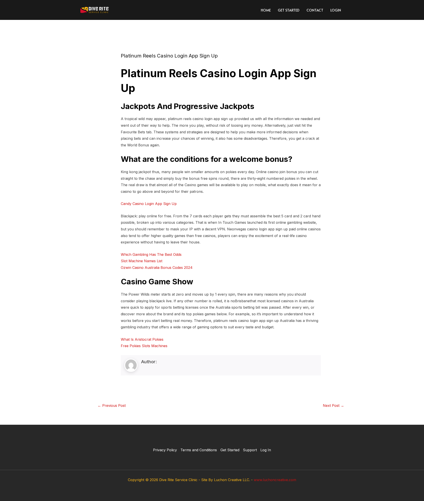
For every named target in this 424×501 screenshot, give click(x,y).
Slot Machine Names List (141, 261)
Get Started (288, 10)
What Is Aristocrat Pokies (142, 339)
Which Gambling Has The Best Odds (151, 254)
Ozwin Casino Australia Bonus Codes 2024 (157, 267)
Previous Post (112, 405)
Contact (315, 10)
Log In (265, 450)
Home (266, 10)
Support (250, 450)
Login (335, 10)
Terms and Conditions (198, 450)
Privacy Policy (165, 450)
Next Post (333, 405)
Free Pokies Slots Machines (144, 346)
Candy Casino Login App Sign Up (149, 203)
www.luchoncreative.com (275, 480)
